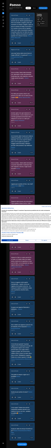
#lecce (21, 57)
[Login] (3, 23)
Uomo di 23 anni (14, 321)
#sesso (30, 55)
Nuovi (34, 8)
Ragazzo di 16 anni (15, 132)
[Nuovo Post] (3, 13)
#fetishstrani (28, 359)
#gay (12, 432)
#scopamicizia (15, 57)
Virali (28, 8)
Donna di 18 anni (14, 90)
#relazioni (21, 120)
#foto (22, 186)
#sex (16, 186)
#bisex (13, 37)
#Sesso (30, 35)
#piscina (25, 97)
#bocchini (17, 37)
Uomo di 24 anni (14, 388)
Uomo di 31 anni (14, 278)
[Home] (3, 3)
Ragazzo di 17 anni (15, 49)
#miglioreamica (15, 267)
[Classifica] (3, 19)
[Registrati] (3, 26)
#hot (29, 97)
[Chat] (3, 16)
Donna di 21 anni (14, 159)
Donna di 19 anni (14, 68)
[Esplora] (3, 9)
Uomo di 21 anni (14, 15)
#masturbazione (15, 328)
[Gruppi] (3, 6)
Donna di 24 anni (15, 109)
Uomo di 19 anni (14, 180)
